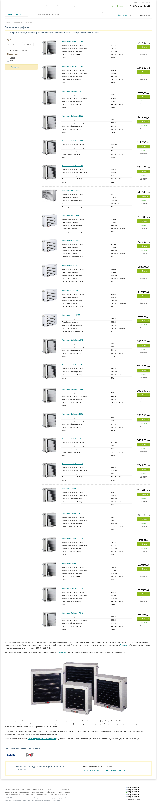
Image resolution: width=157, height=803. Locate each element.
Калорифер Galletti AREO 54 (72, 365)
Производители (64, 789)
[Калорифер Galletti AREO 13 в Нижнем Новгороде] (49, 588)
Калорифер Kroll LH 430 (71, 240)
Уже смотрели (123, 15)
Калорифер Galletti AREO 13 (72, 588)
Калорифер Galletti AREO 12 (72, 613)
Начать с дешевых (12, 50)
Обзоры (49, 789)
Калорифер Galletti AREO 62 (72, 340)
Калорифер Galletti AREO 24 (72, 538)
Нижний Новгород (117, 6)
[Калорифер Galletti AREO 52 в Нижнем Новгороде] (49, 414)
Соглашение (26, 789)
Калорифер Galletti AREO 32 (72, 513)
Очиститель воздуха (64, 792)
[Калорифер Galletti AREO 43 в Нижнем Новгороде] (49, 463)
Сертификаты (42, 787)
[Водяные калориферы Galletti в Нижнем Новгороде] (10, 755)
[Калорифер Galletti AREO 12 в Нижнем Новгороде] (49, 613)
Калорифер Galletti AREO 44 (72, 439)
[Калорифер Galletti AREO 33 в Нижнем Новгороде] (49, 141)
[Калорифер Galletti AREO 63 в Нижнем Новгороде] (49, 165)
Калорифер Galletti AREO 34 (72, 489)
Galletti (12, 58)
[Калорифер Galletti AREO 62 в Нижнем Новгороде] (49, 340)
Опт (21, 787)
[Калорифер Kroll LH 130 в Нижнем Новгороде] (49, 315)
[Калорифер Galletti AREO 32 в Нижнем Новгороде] (49, 513)
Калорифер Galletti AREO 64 (72, 41)
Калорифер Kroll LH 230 (71, 290)
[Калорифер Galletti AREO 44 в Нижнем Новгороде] (49, 439)
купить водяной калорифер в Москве (42, 739)
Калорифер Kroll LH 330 (71, 265)
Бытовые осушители (11, 792)
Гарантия (15, 787)
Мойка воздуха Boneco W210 (59, 794)
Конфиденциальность (38, 789)
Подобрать (15, 67)
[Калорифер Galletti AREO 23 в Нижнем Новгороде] (49, 563)
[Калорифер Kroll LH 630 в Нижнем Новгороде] (49, 190)
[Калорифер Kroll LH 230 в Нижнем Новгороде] (49, 290)
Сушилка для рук (24, 792)
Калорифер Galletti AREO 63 (72, 166)
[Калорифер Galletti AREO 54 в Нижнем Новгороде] (49, 365)
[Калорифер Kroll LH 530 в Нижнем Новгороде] (49, 215)
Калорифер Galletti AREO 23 (72, 563)
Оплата (59, 6)
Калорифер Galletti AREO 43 (72, 464)
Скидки (33, 787)
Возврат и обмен (53, 787)
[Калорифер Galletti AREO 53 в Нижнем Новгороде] (49, 389)
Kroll (11, 60)
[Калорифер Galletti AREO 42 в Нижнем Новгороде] (49, 66)
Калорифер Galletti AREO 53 (72, 389)
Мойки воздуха (51, 792)
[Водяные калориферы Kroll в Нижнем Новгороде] (29, 755)
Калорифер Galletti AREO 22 (72, 116)
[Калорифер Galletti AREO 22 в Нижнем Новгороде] (49, 116)
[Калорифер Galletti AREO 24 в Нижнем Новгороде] (49, 538)
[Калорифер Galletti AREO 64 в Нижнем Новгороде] (49, 41)
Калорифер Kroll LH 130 (71, 315)
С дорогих (24, 50)
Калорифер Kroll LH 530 (71, 215)
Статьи (56, 789)
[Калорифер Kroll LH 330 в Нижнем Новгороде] (49, 265)
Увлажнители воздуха (38, 792)
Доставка (49, 6)
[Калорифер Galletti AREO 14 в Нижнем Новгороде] (49, 91)
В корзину (145, 47)
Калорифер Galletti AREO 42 (72, 66)
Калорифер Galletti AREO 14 (72, 91)
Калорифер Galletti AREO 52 (72, 414)
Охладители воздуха (29, 794)
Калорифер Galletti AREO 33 (72, 141)
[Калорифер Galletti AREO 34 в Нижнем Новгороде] (49, 488)
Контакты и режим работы (75, 6)
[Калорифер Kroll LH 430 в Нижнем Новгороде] (49, 240)
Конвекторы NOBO (42, 794)
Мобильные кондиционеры (12, 794)
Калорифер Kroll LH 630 (71, 191)
